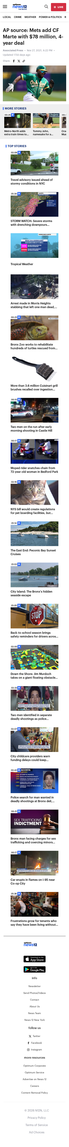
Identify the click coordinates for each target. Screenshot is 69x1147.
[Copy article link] (23, 61)
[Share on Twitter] (18, 61)
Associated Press (13, 50)
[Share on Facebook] (13, 61)
